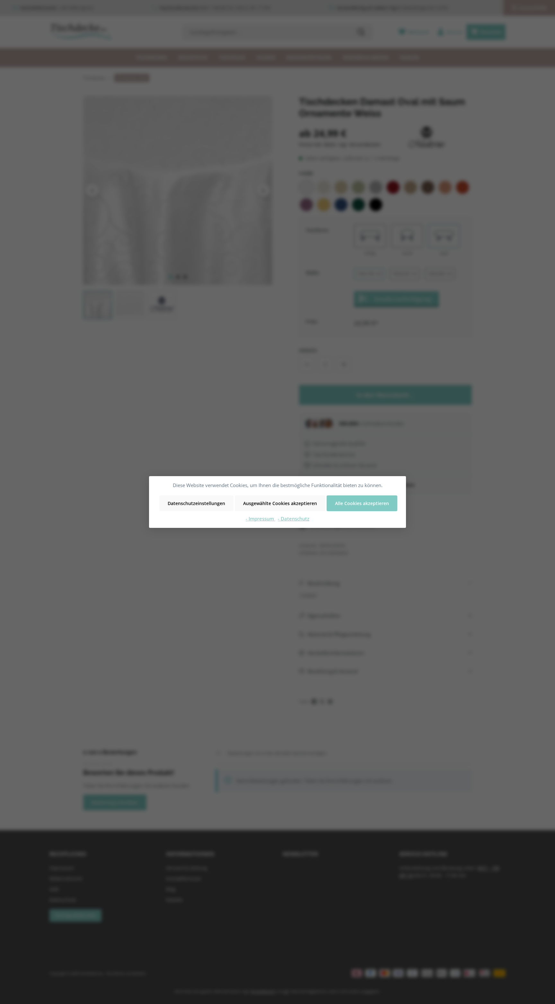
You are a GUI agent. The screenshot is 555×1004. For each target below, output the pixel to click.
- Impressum (260, 518)
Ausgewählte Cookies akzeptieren (280, 503)
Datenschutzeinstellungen (196, 503)
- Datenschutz (293, 518)
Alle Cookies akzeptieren (362, 503)
